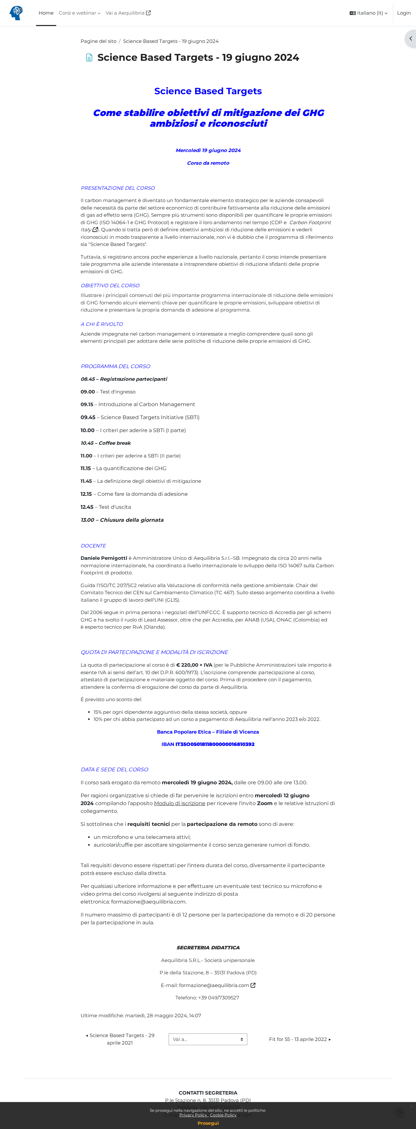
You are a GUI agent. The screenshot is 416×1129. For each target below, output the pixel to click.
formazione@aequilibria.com (214, 985)
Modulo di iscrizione (179, 803)
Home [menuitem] (46, 13)
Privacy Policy (193, 1114)
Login (404, 13)
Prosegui (208, 1123)
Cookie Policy (223, 1114)
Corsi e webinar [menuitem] (77, 13)
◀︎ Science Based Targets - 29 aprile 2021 (120, 1039)
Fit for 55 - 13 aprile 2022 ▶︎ (300, 1039)
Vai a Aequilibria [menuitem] (125, 13)
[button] (368, 13)
